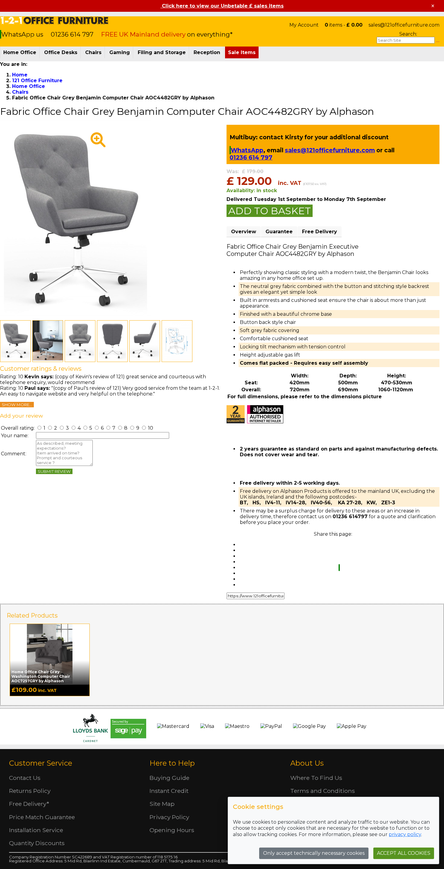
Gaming (119, 52)
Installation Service (36, 830)
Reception (207, 52)
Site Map (162, 803)
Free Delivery (319, 231)
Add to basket (269, 211)
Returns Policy (29, 790)
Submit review (54, 471)
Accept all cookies (403, 853)
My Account (304, 25)
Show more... (17, 404)
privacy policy (405, 834)
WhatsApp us (23, 34)
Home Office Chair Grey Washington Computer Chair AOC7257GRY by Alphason (40, 676)
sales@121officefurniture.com (403, 25)
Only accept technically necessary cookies (314, 853)
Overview (243, 231)
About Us (307, 763)
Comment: (13, 454)
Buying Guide (169, 777)
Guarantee (279, 231)
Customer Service (40, 763)
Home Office (19, 52)
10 (150, 428)
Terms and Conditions (322, 790)
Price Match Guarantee (42, 817)
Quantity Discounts (37, 843)
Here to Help (172, 763)
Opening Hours (172, 830)
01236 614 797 (72, 34)
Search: (408, 34)
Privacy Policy (169, 817)
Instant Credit (169, 790)
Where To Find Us (316, 777)
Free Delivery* (29, 803)
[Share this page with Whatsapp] (339, 567)
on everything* (167, 34)
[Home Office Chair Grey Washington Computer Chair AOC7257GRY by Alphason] (49, 654)
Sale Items (242, 52)
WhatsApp (247, 150)
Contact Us (24, 777)
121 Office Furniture (54, 20)
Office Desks (60, 52)
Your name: (14, 435)
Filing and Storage (162, 52)
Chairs (93, 52)
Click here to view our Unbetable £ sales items (222, 6)
